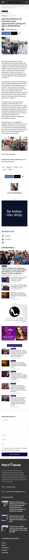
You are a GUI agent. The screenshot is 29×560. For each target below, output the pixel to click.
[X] (3, 243)
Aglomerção (9, 167)
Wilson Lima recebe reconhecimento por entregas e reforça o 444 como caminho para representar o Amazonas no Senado (19, 376)
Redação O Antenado (7, 275)
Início (3, 6)
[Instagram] (3, 239)
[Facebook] (3, 236)
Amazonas (7, 6)
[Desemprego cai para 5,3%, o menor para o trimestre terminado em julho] (5, 280)
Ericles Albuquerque (11, 29)
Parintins (4, 169)
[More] (19, 33)
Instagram (8, 239)
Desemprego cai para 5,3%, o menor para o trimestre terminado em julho (19, 278)
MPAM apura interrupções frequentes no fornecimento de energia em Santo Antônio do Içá (19, 295)
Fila (21, 167)
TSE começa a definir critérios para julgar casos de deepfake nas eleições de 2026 (19, 286)
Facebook (7, 236)
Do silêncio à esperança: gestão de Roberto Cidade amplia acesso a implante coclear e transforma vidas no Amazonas (19, 388)
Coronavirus (16, 167)
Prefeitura (10, 169)
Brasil (3, 281)
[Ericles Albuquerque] (3, 29)
